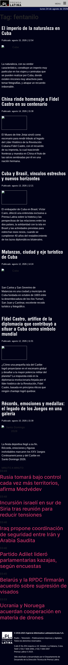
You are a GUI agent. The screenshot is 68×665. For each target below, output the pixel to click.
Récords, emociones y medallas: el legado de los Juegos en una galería (33, 409)
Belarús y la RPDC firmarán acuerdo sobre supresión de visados (33, 586)
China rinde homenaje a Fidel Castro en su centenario (30, 101)
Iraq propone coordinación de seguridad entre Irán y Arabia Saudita (31, 534)
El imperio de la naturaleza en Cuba (31, 30)
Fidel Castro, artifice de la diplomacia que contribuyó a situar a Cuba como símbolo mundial (29, 326)
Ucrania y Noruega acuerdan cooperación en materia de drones (30, 611)
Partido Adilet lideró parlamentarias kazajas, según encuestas (28, 560)
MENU (58, 4)
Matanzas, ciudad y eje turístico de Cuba (32, 254)
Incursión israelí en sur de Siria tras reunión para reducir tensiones (30, 509)
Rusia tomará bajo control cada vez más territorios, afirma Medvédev (30, 483)
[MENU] (64, 3)
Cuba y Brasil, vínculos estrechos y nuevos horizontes (34, 176)
